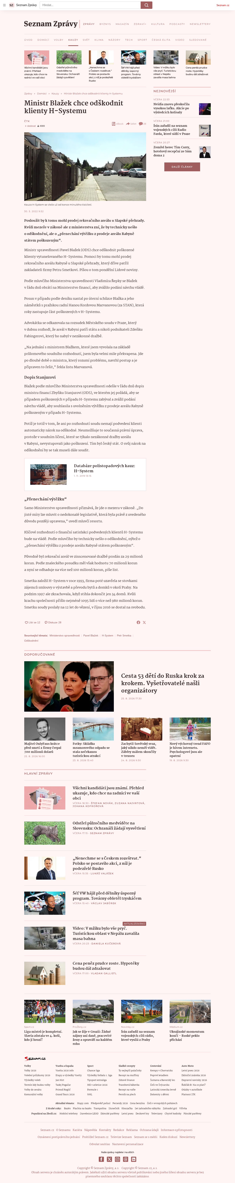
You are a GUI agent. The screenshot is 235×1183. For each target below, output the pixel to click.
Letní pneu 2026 (190, 1071)
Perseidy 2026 (120, 1103)
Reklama (132, 1130)
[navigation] (4, 5)
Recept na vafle (127, 1090)
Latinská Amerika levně (163, 1090)
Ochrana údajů (149, 1130)
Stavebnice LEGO (89, 1114)
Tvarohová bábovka (129, 1085)
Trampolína (100, 1109)
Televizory (156, 1114)
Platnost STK (188, 1095)
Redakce (118, 1130)
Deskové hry (142, 1114)
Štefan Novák (102, 803)
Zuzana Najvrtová (129, 803)
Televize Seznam (121, 1137)
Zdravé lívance (127, 1080)
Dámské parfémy (110, 1114)
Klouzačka (127, 1109)
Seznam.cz (222, 5)
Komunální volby (33, 1095)
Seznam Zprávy (102, 833)
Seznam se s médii (145, 1137)
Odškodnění (31, 640)
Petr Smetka (124, 635)
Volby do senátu (32, 1090)
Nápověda (90, 1130)
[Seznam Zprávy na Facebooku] (101, 1159)
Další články (182, 166)
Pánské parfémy (192, 1114)
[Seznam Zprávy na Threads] (125, 1159)
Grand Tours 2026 (65, 1095)
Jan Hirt (60, 1080)
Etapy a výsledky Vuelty (69, 1075)
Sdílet (133, 123)
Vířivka (183, 1109)
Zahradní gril (170, 1109)
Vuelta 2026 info (65, 1071)
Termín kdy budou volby (37, 1085)
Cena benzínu (137, 1103)
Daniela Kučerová (106, 943)
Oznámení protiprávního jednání (59, 1137)
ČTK (27, 121)
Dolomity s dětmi (159, 1095)
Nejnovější (164, 91)
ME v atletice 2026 (97, 1085)
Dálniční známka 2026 (194, 1075)
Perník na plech (127, 1095)
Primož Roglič (63, 1090)
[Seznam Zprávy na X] (109, 1159)
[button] (36, 57)
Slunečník (114, 1109)
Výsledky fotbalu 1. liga (99, 1075)
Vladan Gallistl (104, 973)
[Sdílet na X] (144, 622)
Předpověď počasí (100, 1103)
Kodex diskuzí (168, 1137)
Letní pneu (127, 1114)
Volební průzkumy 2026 (37, 1075)
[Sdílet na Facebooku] (138, 622)
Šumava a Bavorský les (162, 1080)
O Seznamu (63, 1130)
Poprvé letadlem (159, 1075)
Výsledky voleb (32, 1080)
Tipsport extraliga (97, 1080)
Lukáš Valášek (102, 873)
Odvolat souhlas (99, 1144)
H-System (107, 635)
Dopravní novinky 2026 (194, 1080)
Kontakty (105, 1130)
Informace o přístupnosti (176, 1130)
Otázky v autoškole (192, 1090)
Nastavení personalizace (127, 1144)
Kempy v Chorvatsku (161, 1071)
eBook (119, 123)
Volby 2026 (30, 1071)
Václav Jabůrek (103, 903)
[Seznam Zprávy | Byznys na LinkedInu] (133, 1159)
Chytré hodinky (173, 1114)
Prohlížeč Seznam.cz (95, 1137)
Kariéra (77, 1130)
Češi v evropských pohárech (162, 1103)
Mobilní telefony (68, 1114)
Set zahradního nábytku (148, 1109)
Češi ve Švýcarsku (159, 1085)
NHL (89, 1095)
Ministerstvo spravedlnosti (65, 635)
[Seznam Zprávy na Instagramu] (117, 1159)
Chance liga (93, 1071)
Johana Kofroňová (88, 806)
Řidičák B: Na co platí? (194, 1085)
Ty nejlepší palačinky (130, 1071)
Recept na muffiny (129, 1075)
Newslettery (187, 1137)
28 (144, 123)
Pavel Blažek (90, 635)
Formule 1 (92, 1090)
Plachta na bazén (82, 1109)
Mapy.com (83, 1103)
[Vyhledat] (146, 5)
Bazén (67, 1109)
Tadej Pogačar (63, 1085)
